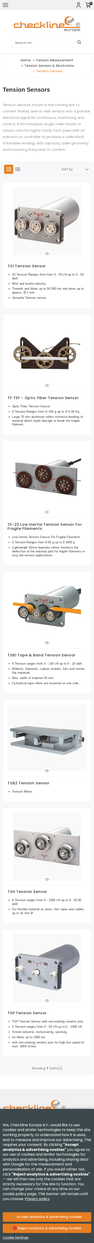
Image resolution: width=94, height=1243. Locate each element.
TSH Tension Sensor (27, 892)
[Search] (79, 43)
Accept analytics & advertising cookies (49, 1216)
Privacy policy (37, 1198)
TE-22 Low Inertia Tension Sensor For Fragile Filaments (45, 527)
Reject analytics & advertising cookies (49, 1228)
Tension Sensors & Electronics (49, 65)
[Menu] (5, 5)
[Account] (78, 5)
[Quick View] (47, 253)
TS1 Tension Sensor (27, 266)
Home (26, 60)
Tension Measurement (54, 60)
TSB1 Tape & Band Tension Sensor (42, 655)
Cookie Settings (16, 1237)
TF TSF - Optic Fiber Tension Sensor (43, 398)
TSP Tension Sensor (27, 1013)
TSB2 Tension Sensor (29, 783)
